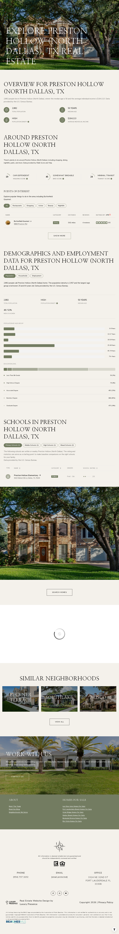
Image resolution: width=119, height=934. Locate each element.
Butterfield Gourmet (21, 221)
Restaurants (18, 206)
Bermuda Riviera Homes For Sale (75, 818)
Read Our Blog (14, 809)
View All (59, 722)
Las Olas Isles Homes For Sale (74, 806)
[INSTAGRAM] (59, 893)
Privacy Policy (105, 902)
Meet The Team (15, 806)
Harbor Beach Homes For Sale (74, 815)
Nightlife (62, 206)
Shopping (31, 206)
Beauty (51, 206)
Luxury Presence (28, 904)
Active (41, 206)
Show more (59, 236)
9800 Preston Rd (20, 224)
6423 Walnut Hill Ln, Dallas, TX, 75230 (27, 478)
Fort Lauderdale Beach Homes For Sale (77, 809)
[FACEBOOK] (53, 893)
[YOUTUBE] (66, 893)
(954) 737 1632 (20, 877)
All (8, 206)
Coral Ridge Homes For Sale (73, 812)
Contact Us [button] (17, 777)
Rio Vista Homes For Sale (72, 821)
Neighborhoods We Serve (18, 812)
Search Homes (59, 592)
